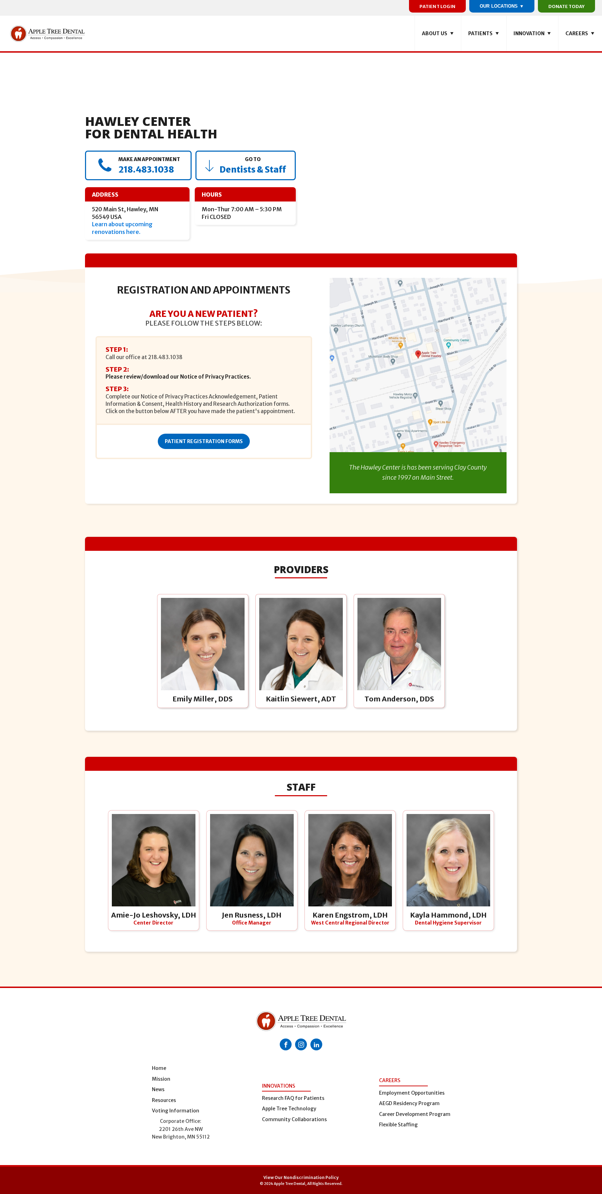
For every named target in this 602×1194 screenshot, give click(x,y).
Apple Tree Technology (289, 1108)
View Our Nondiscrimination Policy (301, 1177)
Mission (161, 1079)
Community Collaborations (294, 1119)
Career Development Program (414, 1114)
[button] (438, 33)
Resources (164, 1100)
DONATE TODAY (566, 6)
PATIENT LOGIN (437, 6)
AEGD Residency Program (409, 1103)
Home (159, 1068)
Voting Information (175, 1111)
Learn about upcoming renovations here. (122, 228)
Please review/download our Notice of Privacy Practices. (178, 376)
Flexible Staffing (398, 1124)
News (158, 1089)
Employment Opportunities (412, 1093)
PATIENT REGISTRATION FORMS (204, 441)
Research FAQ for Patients (293, 1098)
